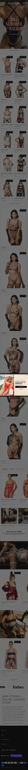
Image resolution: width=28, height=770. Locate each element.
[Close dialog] (27, 375)
